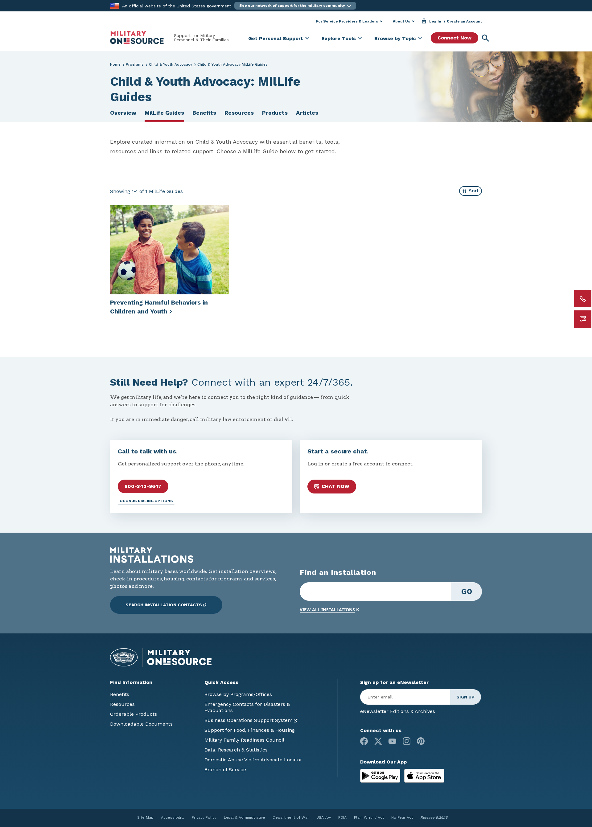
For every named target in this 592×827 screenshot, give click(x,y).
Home (115, 64)
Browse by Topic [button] (395, 38)
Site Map (145, 817)
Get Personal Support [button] (275, 38)
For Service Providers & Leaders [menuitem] (347, 21)
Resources (239, 112)
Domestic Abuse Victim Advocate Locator (253, 760)
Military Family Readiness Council (244, 740)
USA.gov (323, 817)
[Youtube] (392, 741)
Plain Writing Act (369, 817)
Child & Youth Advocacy (170, 64)
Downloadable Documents (141, 724)
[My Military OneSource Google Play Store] (381, 775)
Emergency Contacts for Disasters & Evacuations (247, 707)
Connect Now (454, 38)
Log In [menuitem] (435, 21)
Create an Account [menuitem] (464, 21)
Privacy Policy (204, 817)
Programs (135, 64)
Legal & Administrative (244, 817)
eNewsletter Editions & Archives (397, 711)
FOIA (342, 817)
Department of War (291, 817)
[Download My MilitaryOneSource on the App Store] (424, 775)
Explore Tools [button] (339, 38)
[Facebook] (364, 741)
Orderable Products (133, 714)
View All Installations (327, 609)
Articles (307, 112)
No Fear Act (402, 817)
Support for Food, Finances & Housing (249, 730)
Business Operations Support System (248, 720)
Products (275, 112)
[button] (295, 6)
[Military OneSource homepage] (142, 37)
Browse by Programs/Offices (238, 694)
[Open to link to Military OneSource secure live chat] (583, 319)
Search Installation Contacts (163, 604)
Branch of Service (225, 769)
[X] (378, 741)
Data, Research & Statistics (236, 750)
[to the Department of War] (114, 5)
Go (466, 591)
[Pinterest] (421, 741)
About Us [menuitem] (401, 21)
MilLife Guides (164, 112)
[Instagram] (406, 741)
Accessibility (172, 817)
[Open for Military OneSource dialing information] (583, 298)
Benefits (204, 112)
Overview (123, 112)
